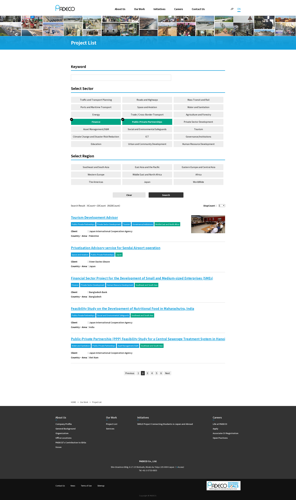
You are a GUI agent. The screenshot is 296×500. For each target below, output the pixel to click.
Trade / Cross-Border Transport (147, 114)
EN (238, 9)
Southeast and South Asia (96, 167)
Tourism (198, 129)
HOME (73, 402)
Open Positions (220, 437)
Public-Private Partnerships (147, 121)
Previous (129, 373)
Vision (59, 447)
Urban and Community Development (147, 143)
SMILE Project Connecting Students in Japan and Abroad (165, 423)
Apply (215, 428)
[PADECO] (65, 8)
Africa (198, 174)
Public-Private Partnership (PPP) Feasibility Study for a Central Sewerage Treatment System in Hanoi (148, 339)
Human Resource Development (198, 143)
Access (180, 467)
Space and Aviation (147, 107)
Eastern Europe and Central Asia (198, 167)
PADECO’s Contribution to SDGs (71, 442)
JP (232, 9)
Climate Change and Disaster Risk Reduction (96, 136)
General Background (66, 428)
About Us (120, 9)
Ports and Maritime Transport (95, 107)
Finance (96, 121)
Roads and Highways (147, 99)
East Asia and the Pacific (147, 167)
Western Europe (96, 174)
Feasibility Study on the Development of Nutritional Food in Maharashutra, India (132, 308)
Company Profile (64, 423)
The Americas (96, 181)
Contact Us (198, 9)
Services (110, 428)
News (73, 485)
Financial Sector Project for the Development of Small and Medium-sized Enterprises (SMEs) (142, 278)
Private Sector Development (198, 121)
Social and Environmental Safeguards (147, 129)
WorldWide (198, 181)
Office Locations (64, 437)
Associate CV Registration (225, 433)
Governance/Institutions (198, 136)
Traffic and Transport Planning (96, 99)
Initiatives (159, 9)
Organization (62, 433)
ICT (147, 136)
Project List (111, 423)
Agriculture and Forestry (198, 114)
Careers (178, 9)
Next (167, 373)
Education (96, 143)
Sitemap (101, 485)
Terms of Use (86, 485)
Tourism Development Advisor (94, 217)
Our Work (139, 9)
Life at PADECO (220, 423)
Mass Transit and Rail (198, 99)
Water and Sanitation (198, 107)
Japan (147, 181)
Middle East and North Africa (147, 174)
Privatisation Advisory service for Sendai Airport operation (115, 248)
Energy (96, 114)
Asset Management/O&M (96, 129)
